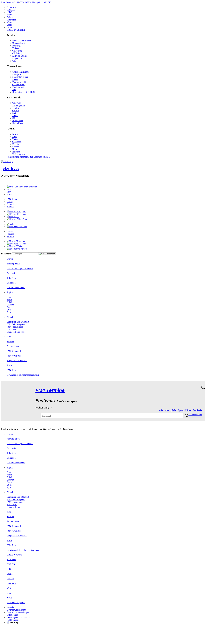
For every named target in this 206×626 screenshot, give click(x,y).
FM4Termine (50, 390)
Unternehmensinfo (20, 72)
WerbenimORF (19, 82)
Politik (9, 302)
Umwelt (10, 304)
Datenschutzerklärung (16, 610)
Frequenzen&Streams (17, 360)
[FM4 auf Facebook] (16, 214)
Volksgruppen (18, 154)
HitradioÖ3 (17, 120)
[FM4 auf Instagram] (16, 211)
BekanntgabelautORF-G (18, 617)
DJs (174, 410)
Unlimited (11, 283)
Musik (9, 299)
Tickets (15, 48)
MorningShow (13, 263)
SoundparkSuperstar (16, 332)
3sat (14, 113)
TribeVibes (12, 278)
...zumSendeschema (16, 287)
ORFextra (17, 51)
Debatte (10, 17)
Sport (9, 25)
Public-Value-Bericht (21, 40)
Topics (10, 292)
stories (9, 194)
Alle (161, 410)
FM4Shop (11, 370)
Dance (9, 201)
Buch (9, 310)
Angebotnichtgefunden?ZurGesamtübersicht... (28, 157)
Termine (10, 206)
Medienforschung (20, 77)
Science (15, 146)
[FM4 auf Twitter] (15, 246)
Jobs (14, 89)
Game (9, 307)
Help (14, 149)
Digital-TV (17, 58)
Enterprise (16, 74)
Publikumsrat (18, 87)
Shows (10, 259)
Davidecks (11, 273)
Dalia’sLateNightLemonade (20, 268)
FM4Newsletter (14, 356)
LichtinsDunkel (19, 56)
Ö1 (13, 118)
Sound (9, 14)
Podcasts (10, 204)
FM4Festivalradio (15, 327)
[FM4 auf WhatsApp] (17, 219)
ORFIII (15, 110)
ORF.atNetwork (14, 555)
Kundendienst (18, 43)
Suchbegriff (6, 253)
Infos (9, 336)
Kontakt (10, 341)
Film (9, 297)
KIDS (9, 12)
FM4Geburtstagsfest (16, 324)
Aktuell (10, 317)
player (9, 189)
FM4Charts (12, 329)
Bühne (187, 410)
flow (9, 192)
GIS (14, 61)
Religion (16, 152)
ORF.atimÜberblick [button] (16, 30)
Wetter (9, 22)
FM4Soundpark (14, 351)
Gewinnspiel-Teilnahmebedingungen (23, 375)
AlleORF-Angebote (16, 602)
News (9, 27)
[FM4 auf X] (13, 216)
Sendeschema (13, 346)
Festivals (197, 410)
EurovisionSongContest (18, 322)
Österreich (11, 20)
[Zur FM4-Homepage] (7, 161)
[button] (22, 186)
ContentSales (18, 84)
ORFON (11, 9)
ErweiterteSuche (195, 415)
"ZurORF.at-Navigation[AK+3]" (35, 2)
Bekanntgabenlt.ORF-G (23, 92)
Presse (15, 79)
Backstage (16, 46)
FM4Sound (12, 199)
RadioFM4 (17, 123)
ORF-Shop (17, 53)
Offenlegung (12, 615)
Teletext (15, 108)
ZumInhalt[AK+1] (10, 2)
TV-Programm (18, 105)
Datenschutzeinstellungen (18, 612)
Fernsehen (11, 7)
